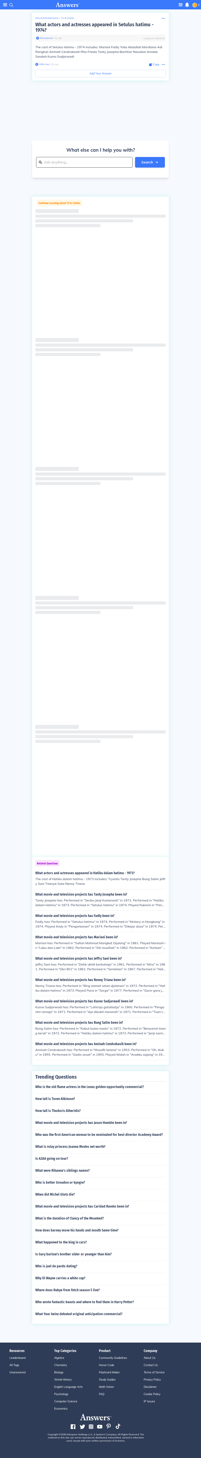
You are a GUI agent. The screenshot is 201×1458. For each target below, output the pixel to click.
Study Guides (107, 1379)
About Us (149, 1358)
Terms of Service (154, 1372)
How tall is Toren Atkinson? (55, 1099)
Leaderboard (17, 1358)
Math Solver (106, 1387)
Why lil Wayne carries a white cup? (60, 1278)
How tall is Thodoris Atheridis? (58, 1111)
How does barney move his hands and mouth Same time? (77, 1230)
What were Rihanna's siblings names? (62, 1170)
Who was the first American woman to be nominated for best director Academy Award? (99, 1134)
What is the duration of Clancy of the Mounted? (69, 1218)
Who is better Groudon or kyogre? (60, 1182)
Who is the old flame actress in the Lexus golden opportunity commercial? (89, 1087)
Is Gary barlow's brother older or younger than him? (73, 1254)
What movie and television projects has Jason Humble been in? (81, 1123)
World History (63, 1379)
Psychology (61, 1394)
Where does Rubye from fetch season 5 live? (67, 1290)
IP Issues (149, 1401)
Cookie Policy (152, 1394)
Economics (61, 1408)
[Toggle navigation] (5, 5)
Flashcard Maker (109, 1372)
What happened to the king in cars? (61, 1242)
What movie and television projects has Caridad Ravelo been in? (82, 1206)
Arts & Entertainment (46, 17)
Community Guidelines (113, 1358)
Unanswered (17, 1372)
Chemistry (60, 1365)
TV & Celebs (67, 17)
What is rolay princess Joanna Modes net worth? (70, 1146)
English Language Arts (68, 1387)
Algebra (59, 1358)
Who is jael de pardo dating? (56, 1266)
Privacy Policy (152, 1379)
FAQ (101, 1394)
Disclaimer (150, 1387)
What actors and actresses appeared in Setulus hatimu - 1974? (94, 27)
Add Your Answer (101, 73)
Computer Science (65, 1401)
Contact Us (151, 1365)
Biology (58, 1372)
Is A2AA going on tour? (51, 1158)
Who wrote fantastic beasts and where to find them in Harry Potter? (84, 1302)
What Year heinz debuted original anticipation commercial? (78, 1314)
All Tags (14, 1365)
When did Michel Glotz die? (55, 1194)
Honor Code (106, 1365)
